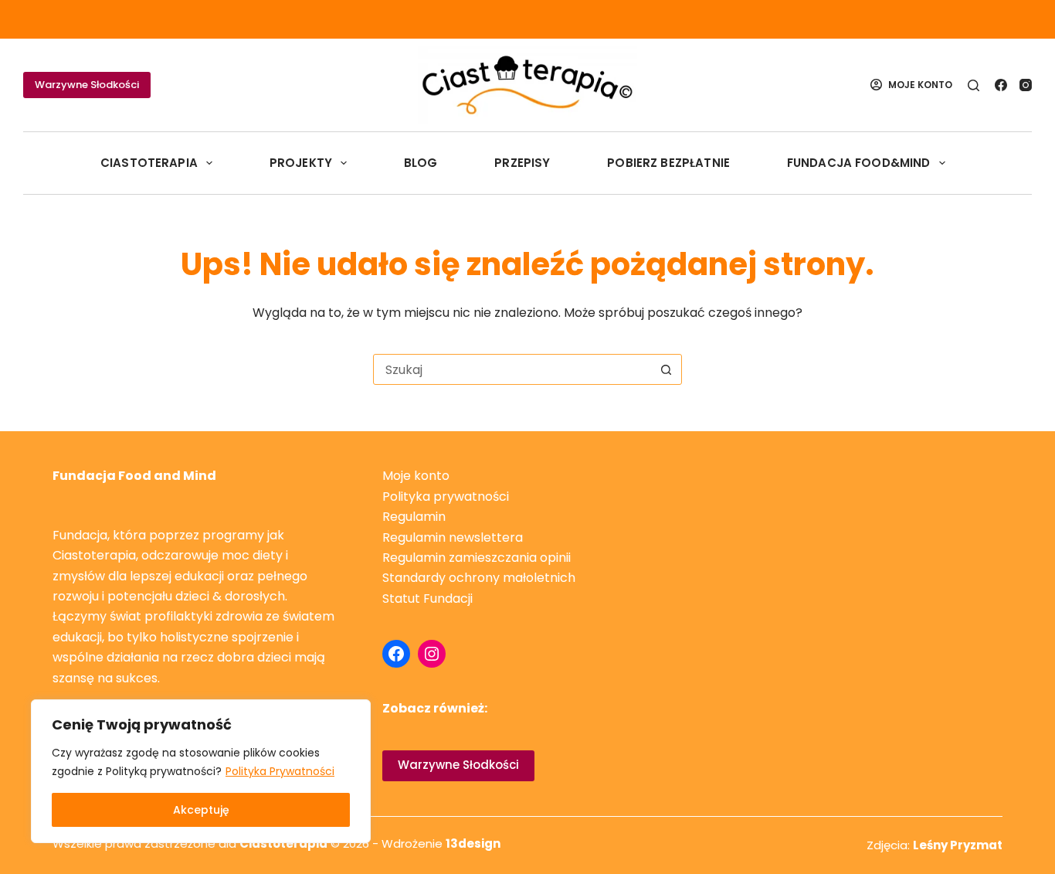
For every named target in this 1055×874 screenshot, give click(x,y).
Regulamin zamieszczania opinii (476, 557)
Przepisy (522, 163)
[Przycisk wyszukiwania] (666, 369)
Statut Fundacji (427, 598)
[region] (201, 771)
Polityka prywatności (445, 496)
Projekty (301, 163)
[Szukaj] (973, 85)
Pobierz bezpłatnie (668, 163)
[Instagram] (1025, 85)
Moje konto (415, 476)
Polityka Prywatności (280, 771)
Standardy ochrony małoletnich (478, 578)
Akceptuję (201, 810)
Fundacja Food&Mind (859, 163)
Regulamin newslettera (452, 537)
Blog (421, 163)
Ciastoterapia (149, 163)
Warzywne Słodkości (87, 84)
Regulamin (414, 516)
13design (473, 843)
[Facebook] (1001, 85)
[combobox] (513, 369)
